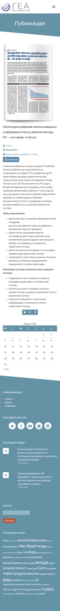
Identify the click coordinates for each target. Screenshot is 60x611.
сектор (34, 154)
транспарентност (9, 594)
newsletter (13, 541)
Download (12, 159)
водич (19, 552)
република (16, 580)
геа (25, 552)
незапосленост (14, 568)
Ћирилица (10, 405)
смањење (46, 584)
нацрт (51, 563)
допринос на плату (20, 557)
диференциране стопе (44, 553)
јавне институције (32, 594)
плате (16, 154)
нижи (29, 568)
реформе (25, 154)
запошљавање (13, 562)
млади (42, 562)
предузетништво (26, 573)
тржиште (20, 593)
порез (8, 573)
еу (40, 557)
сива (27, 584)
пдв (35, 568)
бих (22, 545)
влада (42, 546)
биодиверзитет (11, 546)
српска (6, 589)
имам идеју (29, 563)
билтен (49, 541)
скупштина (36, 584)
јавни (9, 154)
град (32, 552)
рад (6, 579)
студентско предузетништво (25, 589)
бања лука (39, 540)
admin (9, 145)
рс (37, 580)
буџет (32, 545)
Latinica (9, 398)
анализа (23, 540)
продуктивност (47, 573)
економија (33, 557)
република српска (28, 580)
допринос (8, 557)
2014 (5, 540)
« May (6, 369)
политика (51, 568)
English (8, 402)
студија (47, 589)
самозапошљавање (13, 584)
